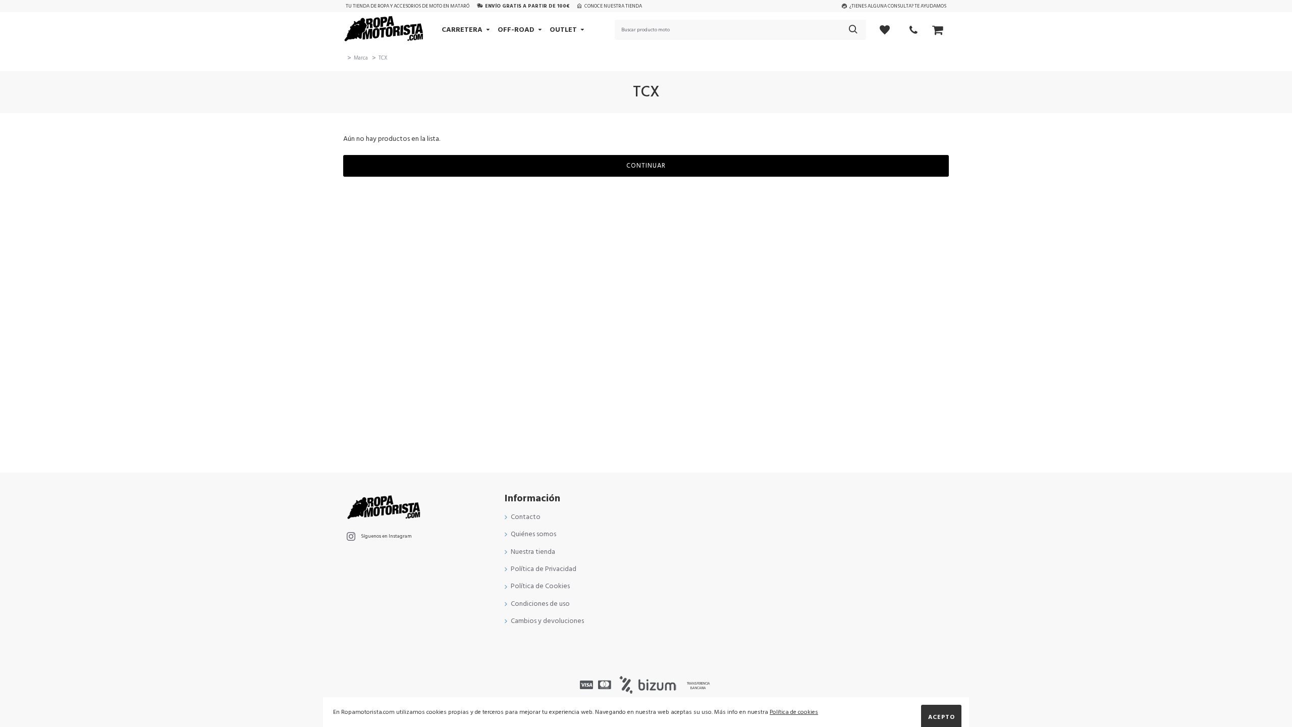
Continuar (646, 165)
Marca (361, 58)
